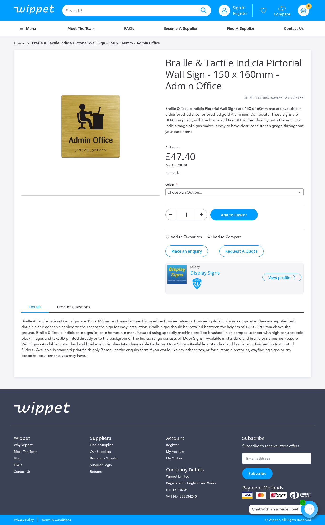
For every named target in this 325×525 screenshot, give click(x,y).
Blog (17, 458)
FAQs (129, 28)
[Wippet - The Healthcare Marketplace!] (38, 10)
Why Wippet (23, 445)
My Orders (174, 458)
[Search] (203, 10)
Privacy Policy (24, 520)
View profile (279, 277)
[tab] (35, 306)
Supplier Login (101, 465)
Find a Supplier (240, 28)
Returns (96, 471)
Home (19, 43)
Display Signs (205, 273)
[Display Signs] (177, 274)
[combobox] (136, 10)
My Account (175, 451)
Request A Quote (241, 251)
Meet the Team (81, 28)
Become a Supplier (180, 28)
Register (240, 13)
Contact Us (294, 28)
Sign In (239, 7)
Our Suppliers (100, 451)
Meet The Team (25, 451)
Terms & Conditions (56, 520)
